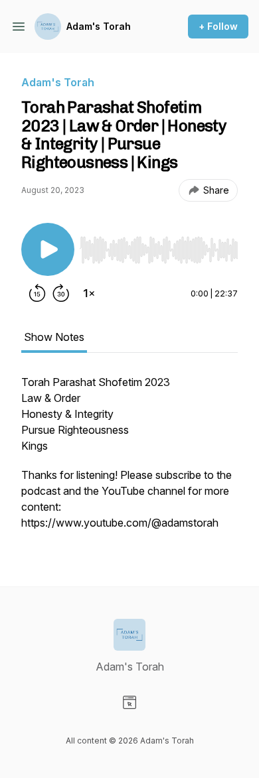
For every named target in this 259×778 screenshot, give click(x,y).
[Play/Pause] (47, 249)
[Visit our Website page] (129, 702)
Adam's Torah (98, 26)
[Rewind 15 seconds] (37, 293)
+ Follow (218, 26)
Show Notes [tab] (54, 337)
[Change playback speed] (89, 293)
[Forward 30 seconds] (61, 293)
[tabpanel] (129, 459)
